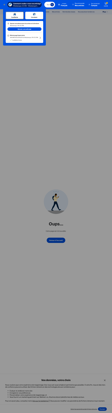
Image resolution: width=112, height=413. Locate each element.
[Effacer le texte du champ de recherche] (47, 4)
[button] (78, 4)
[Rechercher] (52, 4)
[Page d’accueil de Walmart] (4, 4)
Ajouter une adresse (24, 29)
